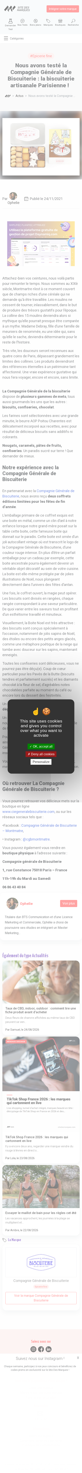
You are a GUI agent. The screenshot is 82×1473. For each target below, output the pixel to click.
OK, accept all (42, 746)
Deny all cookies (42, 754)
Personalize (41, 762)
